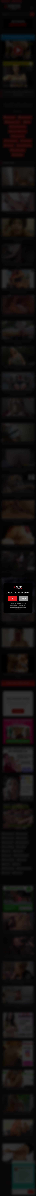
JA (12, 598)
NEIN (24, 598)
